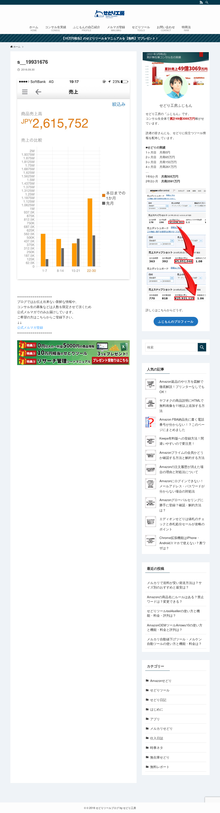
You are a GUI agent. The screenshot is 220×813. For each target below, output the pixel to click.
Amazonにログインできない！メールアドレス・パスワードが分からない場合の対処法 (182, 486)
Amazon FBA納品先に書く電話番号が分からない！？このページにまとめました (182, 424)
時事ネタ (156, 747)
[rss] (201, 2)
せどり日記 (158, 699)
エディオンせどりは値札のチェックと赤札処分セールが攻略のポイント (182, 523)
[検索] (207, 2)
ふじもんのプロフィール (176, 321)
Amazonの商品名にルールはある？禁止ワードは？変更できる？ (175, 599)
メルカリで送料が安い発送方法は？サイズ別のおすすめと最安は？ (174, 584)
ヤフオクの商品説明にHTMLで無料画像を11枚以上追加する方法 (182, 405)
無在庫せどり (160, 757)
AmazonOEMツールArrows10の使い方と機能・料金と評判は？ (174, 627)
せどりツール (160, 690)
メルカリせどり (161, 728)
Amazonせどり (161, 680)
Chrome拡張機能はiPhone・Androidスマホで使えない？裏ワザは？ (182, 542)
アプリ (155, 719)
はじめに (156, 709)
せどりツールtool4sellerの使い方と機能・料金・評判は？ (173, 613)
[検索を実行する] (202, 347)
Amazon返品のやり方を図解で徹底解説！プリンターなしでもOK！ (182, 386)
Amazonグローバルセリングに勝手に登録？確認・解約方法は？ (181, 504)
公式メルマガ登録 (30, 327)
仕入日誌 (156, 738)
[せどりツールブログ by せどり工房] (110, 14)
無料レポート (160, 766)
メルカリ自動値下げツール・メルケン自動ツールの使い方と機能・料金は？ (174, 641)
